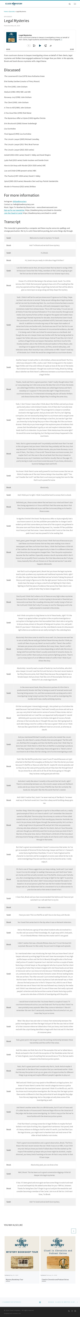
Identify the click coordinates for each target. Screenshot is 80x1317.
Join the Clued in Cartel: (13, 213)
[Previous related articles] (68, 1231)
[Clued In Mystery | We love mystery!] (13, 3)
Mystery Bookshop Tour (14, 1279)
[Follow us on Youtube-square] (75, 1311)
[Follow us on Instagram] (72, 1311)
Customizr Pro (16, 1313)
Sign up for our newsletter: (14, 210)
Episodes (12, 11)
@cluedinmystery (19, 201)
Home (6, 11)
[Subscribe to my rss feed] (69, 1311)
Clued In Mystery (14, 1310)
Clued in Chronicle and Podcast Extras (55, 1279)
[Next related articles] (73, 1231)
